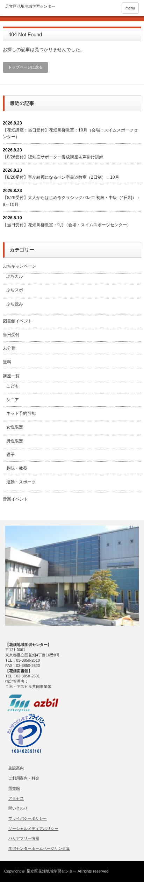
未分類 (9, 348)
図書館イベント (17, 321)
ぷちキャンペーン (19, 266)
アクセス (16, 798)
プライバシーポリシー (27, 818)
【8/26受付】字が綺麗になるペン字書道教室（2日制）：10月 (61, 177)
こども (12, 386)
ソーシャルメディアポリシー (33, 828)
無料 (7, 362)
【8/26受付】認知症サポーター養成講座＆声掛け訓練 (53, 157)
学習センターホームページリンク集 (39, 848)
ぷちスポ (14, 289)
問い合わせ (18, 808)
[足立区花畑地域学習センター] (30, 6)
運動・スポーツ (21, 481)
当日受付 (11, 334)
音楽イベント (15, 499)
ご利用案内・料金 (23, 778)
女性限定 (14, 427)
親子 (10, 454)
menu (130, 8)
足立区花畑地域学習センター (52, 871)
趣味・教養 (16, 468)
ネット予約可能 (21, 413)
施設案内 (16, 768)
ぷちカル (14, 276)
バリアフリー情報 (23, 838)
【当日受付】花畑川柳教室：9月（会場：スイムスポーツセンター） (67, 224)
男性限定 (14, 441)
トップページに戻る (25, 67)
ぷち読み (14, 303)
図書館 (14, 788)
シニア (12, 399)
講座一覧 (11, 376)
